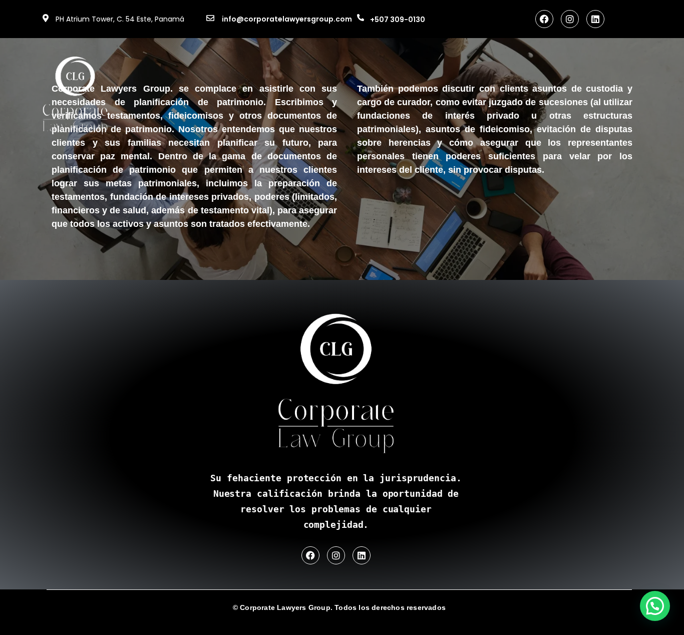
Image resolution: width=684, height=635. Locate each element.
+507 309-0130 (397, 20)
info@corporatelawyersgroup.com (287, 19)
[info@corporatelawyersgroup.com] (210, 18)
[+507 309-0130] (360, 17)
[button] (655, 606)
